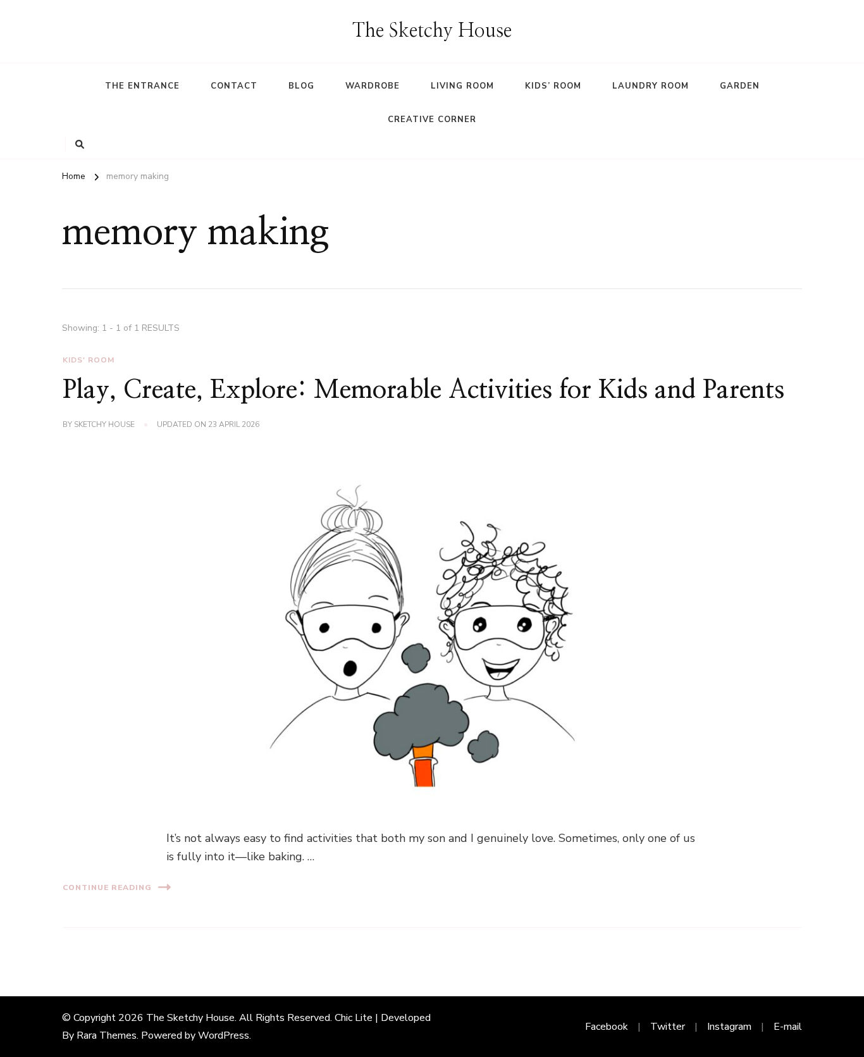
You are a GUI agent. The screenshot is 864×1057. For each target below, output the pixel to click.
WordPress (223, 1035)
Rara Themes (107, 1035)
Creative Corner (432, 119)
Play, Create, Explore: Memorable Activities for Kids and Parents (423, 390)
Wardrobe (372, 86)
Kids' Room (88, 360)
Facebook (606, 1027)
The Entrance (142, 86)
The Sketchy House (432, 31)
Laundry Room (650, 86)
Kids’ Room (553, 86)
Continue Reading (107, 887)
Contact (234, 86)
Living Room (462, 86)
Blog (301, 86)
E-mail (788, 1027)
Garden (740, 86)
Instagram (729, 1027)
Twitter (667, 1027)
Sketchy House (104, 424)
